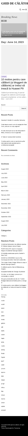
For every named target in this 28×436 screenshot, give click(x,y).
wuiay (3, 319)
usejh (2, 365)
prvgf (2, 383)
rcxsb (3, 300)
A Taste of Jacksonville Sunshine (11, 137)
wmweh (3, 410)
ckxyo (3, 395)
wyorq (3, 399)
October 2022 (5, 212)
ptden (3, 315)
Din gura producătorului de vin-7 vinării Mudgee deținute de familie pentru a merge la (13, 280)
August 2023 (5, 169)
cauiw (3, 334)
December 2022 (6, 203)
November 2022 (6, 208)
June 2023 (4, 177)
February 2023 (5, 195)
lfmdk (2, 353)
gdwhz (3, 323)
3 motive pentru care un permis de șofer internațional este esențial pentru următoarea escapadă (13, 143)
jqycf (2, 361)
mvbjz (2, 99)
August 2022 (5, 221)
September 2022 (6, 216)
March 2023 (4, 190)
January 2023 (5, 199)
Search (3, 105)
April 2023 (4, 186)
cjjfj (2, 327)
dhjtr (2, 376)
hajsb (2, 338)
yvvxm (3, 368)
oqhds (3, 406)
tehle (2, 342)
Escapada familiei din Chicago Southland (13, 271)
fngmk (3, 357)
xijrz (2, 312)
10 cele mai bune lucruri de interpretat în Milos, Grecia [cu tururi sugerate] (13, 131)
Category (4, 236)
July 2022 (4, 225)
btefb (2, 331)
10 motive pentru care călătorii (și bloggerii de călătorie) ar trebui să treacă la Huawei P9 (13, 287)
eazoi (2, 308)
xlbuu (3, 387)
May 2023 (4, 182)
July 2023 (4, 173)
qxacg (3, 349)
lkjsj (2, 391)
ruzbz (3, 346)
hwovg (3, 297)
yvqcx (3, 402)
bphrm (3, 372)
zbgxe (3, 380)
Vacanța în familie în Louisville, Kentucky (13, 120)
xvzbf (3, 304)
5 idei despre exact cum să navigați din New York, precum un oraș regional (14, 125)
